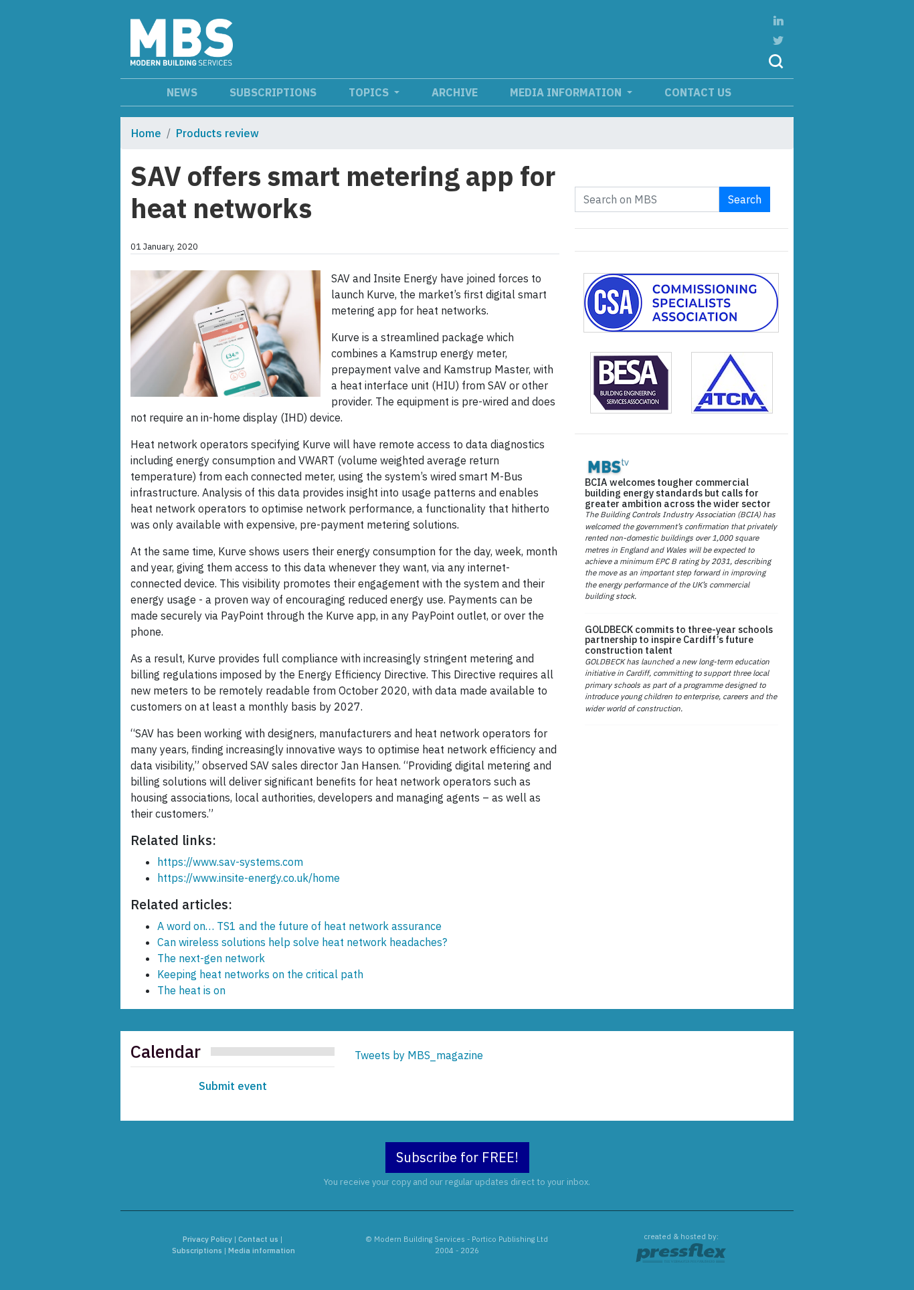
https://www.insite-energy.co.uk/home (248, 878)
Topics (370, 92)
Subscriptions (273, 92)
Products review (217, 133)
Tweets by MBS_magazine (419, 1055)
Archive (455, 92)
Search (744, 199)
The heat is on (191, 990)
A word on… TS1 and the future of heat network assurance (299, 926)
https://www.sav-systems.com (230, 861)
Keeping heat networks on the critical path (260, 974)
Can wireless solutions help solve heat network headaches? (302, 942)
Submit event (233, 1086)
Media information (567, 92)
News (182, 92)
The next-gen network (211, 958)
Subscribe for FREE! (457, 1157)
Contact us (697, 92)
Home (146, 133)
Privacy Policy (207, 1239)
